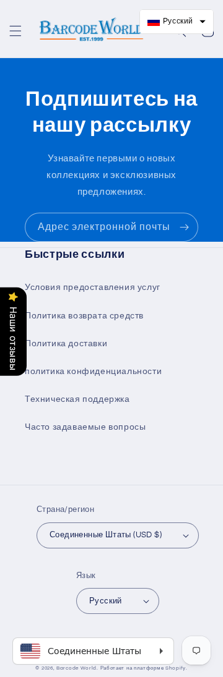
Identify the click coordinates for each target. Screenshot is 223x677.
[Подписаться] (184, 227)
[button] (15, 31)
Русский (105, 601)
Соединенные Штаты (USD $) (106, 534)
